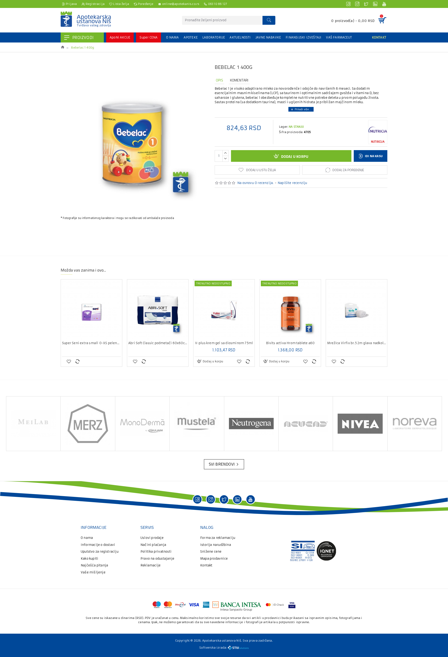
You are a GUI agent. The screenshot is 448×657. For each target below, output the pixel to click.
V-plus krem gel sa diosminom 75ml (224, 343)
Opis (219, 80)
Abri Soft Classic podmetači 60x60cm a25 (157, 343)
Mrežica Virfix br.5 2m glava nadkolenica (356, 343)
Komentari (239, 80)
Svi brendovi (222, 464)
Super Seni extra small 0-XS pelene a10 (91, 343)
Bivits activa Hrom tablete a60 (290, 343)
